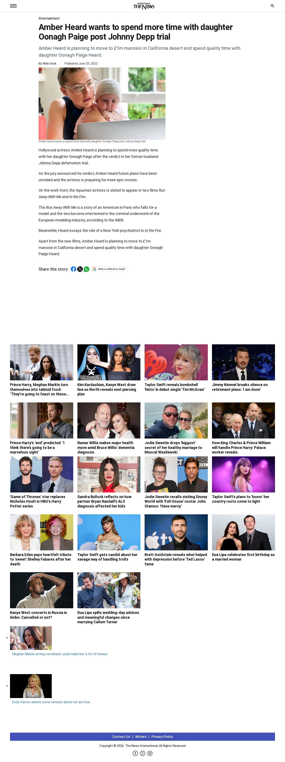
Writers (140, 737)
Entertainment (49, 18)
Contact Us (121, 737)
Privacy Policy (162, 737)
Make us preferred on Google (111, 269)
